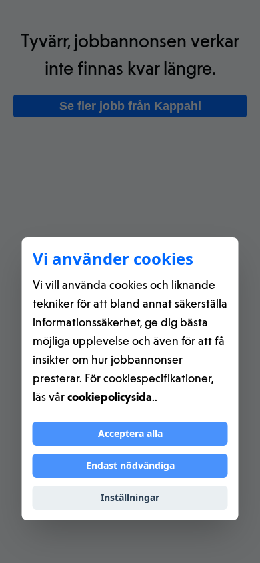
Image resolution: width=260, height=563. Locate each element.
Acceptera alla (130, 433)
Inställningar (130, 497)
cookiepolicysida (109, 396)
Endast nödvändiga (130, 465)
